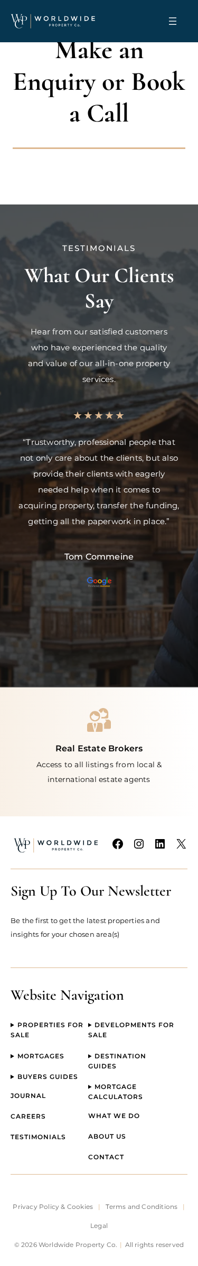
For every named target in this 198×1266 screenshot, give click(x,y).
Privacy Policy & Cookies (53, 1207)
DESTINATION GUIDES (117, 1061)
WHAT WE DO (114, 1116)
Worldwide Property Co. (78, 1245)
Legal (99, 1226)
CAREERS (28, 1116)
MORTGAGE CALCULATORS (115, 1092)
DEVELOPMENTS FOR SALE (131, 1030)
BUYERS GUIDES (47, 1077)
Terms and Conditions (141, 1207)
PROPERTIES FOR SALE (47, 1030)
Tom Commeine (99, 557)
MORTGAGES (40, 1056)
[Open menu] (172, 21)
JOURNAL (28, 1096)
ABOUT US (107, 1136)
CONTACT (106, 1157)
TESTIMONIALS (38, 1137)
